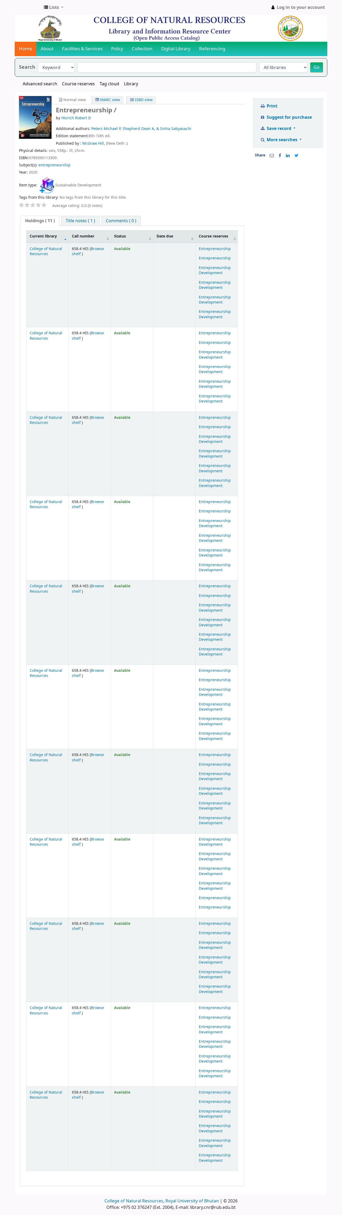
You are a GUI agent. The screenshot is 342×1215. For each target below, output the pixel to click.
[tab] (40, 221)
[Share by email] (271, 155)
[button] (53, 7)
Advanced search (40, 84)
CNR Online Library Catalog (28, 7)
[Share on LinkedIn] (287, 155)
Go (317, 67)
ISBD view (143, 100)
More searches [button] (282, 140)
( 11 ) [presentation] (40, 221)
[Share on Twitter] (296, 155)
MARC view (109, 100)
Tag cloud (109, 84)
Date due (165, 236)
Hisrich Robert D (76, 118)
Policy (117, 48)
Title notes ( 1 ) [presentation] (80, 221)
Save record (279, 128)
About (47, 48)
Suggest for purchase (289, 117)
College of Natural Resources (46, 251)
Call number (83, 236)
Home (25, 48)
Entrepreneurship (215, 249)
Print (271, 106)
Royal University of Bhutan (192, 1201)
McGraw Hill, (94, 143)
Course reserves (78, 84)
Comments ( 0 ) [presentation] (121, 221)
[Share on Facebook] (279, 155)
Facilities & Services (82, 48)
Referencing (212, 48)
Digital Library (176, 48)
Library (131, 84)
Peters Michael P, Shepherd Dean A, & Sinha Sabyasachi (141, 129)
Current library (43, 236)
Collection (142, 48)
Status (120, 236)
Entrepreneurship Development (215, 270)
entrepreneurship (54, 165)
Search (27, 67)
